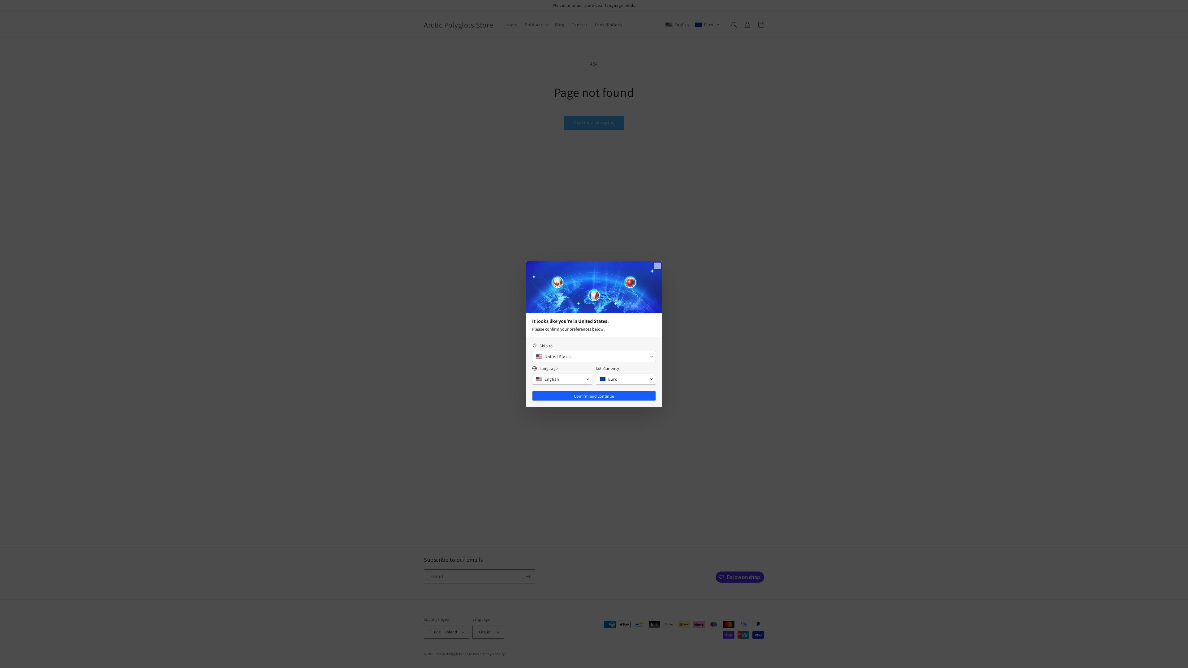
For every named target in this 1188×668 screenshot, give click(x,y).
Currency (611, 368)
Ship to (546, 346)
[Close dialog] (657, 266)
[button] (594, 356)
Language (549, 368)
